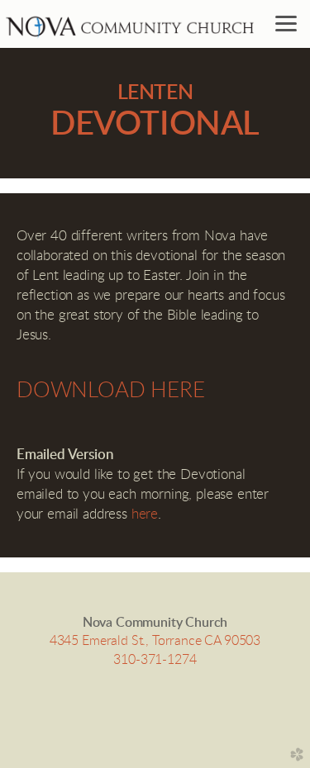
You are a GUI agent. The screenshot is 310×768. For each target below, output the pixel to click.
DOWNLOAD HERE (111, 390)
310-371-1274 (154, 659)
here (144, 514)
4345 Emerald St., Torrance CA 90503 (155, 640)
